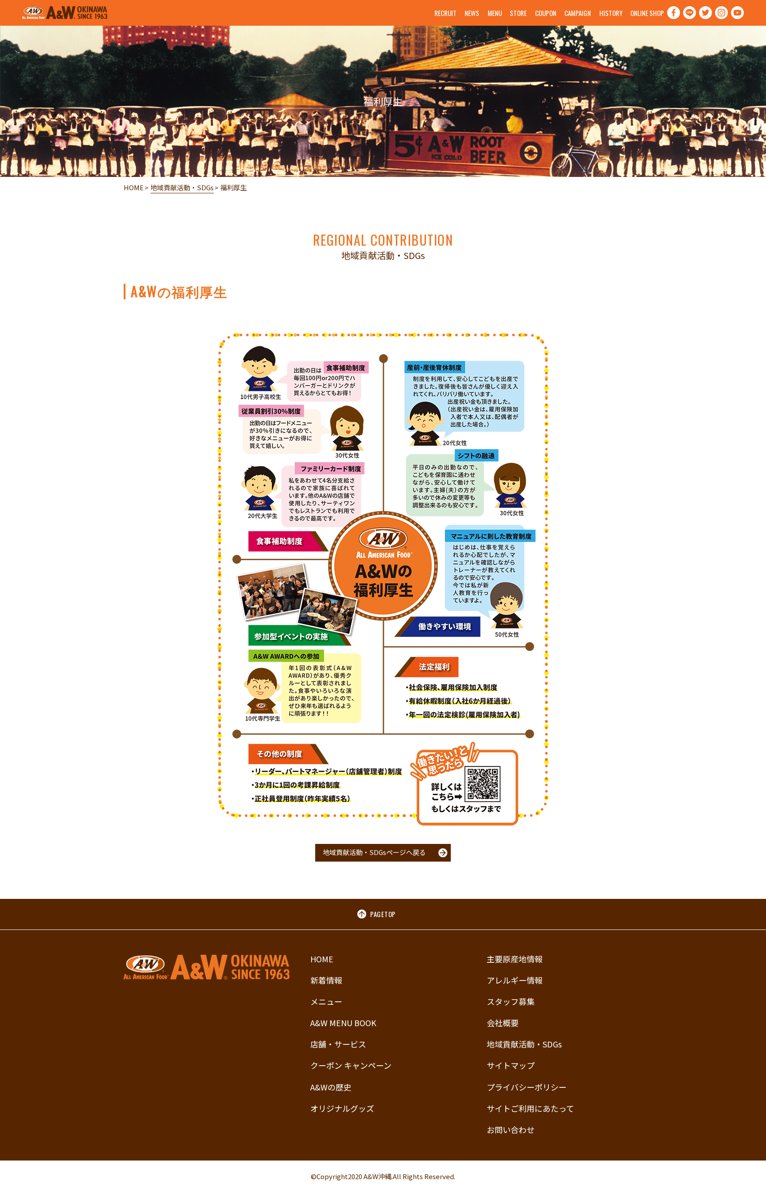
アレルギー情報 (515, 980)
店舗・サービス (338, 1044)
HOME (134, 187)
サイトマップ (511, 1065)
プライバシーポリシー (527, 1087)
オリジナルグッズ (342, 1108)
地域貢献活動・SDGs (182, 187)
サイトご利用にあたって (530, 1108)
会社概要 (503, 1022)
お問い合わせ (511, 1129)
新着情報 (326, 980)
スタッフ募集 (511, 1001)
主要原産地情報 (515, 959)
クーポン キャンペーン (350, 1065)
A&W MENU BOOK (343, 1022)
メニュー (326, 1001)
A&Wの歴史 (331, 1087)
